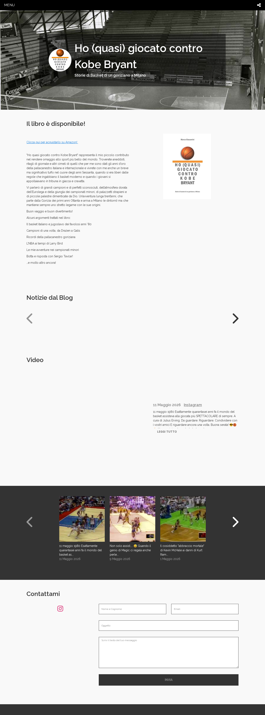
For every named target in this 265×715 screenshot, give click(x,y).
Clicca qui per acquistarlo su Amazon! (52, 142)
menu (9, 5)
